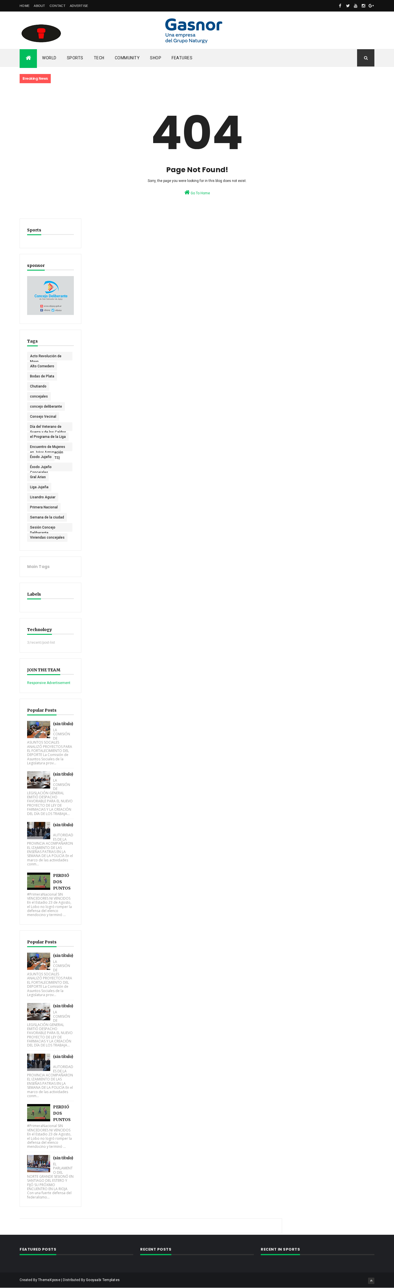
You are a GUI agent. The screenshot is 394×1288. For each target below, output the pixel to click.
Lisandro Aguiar (42, 497)
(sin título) (63, 723)
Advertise (79, 5)
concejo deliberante (46, 406)
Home (24, 5)
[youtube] (355, 6)
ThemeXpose (49, 1280)
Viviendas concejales (47, 537)
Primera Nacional (44, 507)
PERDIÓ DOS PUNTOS (62, 882)
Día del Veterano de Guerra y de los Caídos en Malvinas (48, 428)
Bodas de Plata (42, 376)
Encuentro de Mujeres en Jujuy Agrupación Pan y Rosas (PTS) (47, 448)
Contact (57, 5)
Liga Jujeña (39, 487)
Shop (155, 58)
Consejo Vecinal (43, 417)
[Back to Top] (371, 1281)
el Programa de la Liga (48, 437)
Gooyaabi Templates (103, 1280)
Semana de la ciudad (47, 517)
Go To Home (200, 193)
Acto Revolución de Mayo (45, 357)
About (39, 5)
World (49, 58)
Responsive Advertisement (48, 683)
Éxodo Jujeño (41, 457)
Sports (75, 58)
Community (127, 58)
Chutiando (38, 386)
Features (182, 58)
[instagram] (363, 6)
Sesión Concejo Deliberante (42, 528)
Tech (99, 58)
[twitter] (348, 6)
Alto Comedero (42, 366)
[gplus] (371, 6)
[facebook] (340, 6)
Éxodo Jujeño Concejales (41, 468)
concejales (39, 396)
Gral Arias (38, 477)
